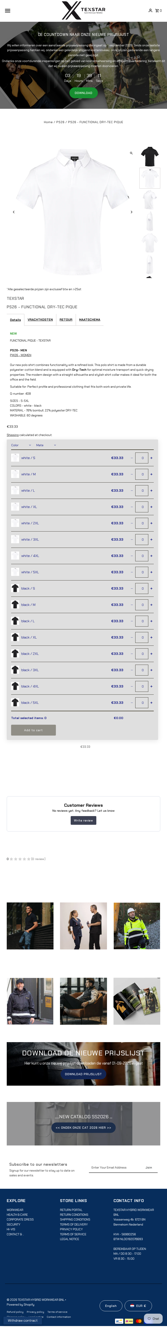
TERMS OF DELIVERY (74, 1224)
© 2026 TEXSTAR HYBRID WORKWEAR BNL (36, 1300)
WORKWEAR (15, 1210)
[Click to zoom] (131, 153)
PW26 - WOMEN (20, 355)
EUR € (141, 1306)
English (111, 1306)
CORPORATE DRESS (20, 1219)
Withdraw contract (23, 1320)
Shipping (13, 435)
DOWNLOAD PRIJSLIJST (83, 1074)
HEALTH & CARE (17, 1215)
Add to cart (33, 730)
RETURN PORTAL (71, 1210)
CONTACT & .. (15, 1234)
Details (15, 320)
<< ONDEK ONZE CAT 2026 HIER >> (83, 1128)
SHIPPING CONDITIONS (75, 1219)
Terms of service (57, 1312)
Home (48, 122)
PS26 (60, 122)
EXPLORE (30, 930)
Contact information (59, 1317)
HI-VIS (11, 1229)
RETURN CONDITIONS (74, 1215)
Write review (83, 820)
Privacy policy (35, 1312)
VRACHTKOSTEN (40, 320)
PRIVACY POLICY (71, 1229)
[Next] (131, 212)
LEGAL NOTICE (69, 1239)
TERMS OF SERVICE (73, 1234)
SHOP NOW (83, 930)
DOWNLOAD (83, 93)
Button (83, 1006)
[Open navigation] (32, 10)
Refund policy (15, 1312)
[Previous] (14, 212)
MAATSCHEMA (89, 320)
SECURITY (13, 1224)
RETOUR (66, 320)
